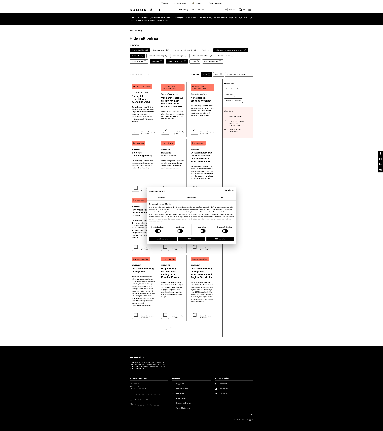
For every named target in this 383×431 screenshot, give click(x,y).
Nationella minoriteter (202, 56)
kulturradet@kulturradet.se (148, 394)
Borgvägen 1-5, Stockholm (147, 405)
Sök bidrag (183, 9)
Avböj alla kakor (162, 239)
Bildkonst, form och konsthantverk (230, 50)
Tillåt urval (191, 239)
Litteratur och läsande (185, 50)
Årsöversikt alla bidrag (236, 74)
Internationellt (139, 50)
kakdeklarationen (174, 219)
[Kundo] (380, 169)
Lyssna (165, 3)
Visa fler (174, 328)
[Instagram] (380, 159)
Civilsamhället (138, 61)
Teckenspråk (181, 3)
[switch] (180, 231)
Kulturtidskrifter (212, 61)
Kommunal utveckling (157, 56)
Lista (217, 74)
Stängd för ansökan (233, 101)
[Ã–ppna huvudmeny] (250, 9)
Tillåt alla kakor (220, 239)
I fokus (193, 9)
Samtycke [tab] (161, 197)
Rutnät (205, 74)
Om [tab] (221, 197)
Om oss (200, 9)
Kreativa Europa (161, 50)
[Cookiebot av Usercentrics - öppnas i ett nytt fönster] (225, 191)
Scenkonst (137, 56)
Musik (205, 50)
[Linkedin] (380, 164)
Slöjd (195, 61)
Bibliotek (156, 61)
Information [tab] (191, 197)
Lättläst (198, 3)
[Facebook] (380, 153)
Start (131, 30)
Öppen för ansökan (233, 89)
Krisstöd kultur (225, 56)
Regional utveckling (176, 61)
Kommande (229, 95)
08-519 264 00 (141, 399)
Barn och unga (178, 56)
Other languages (216, 3)
